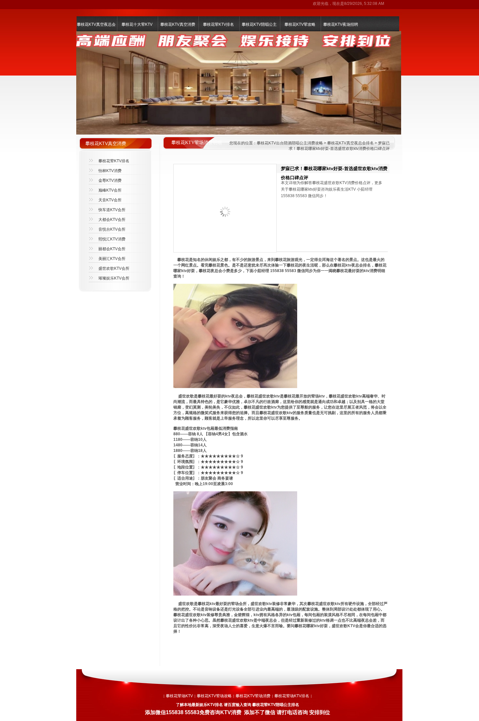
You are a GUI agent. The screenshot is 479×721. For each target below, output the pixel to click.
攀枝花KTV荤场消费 (253, 696)
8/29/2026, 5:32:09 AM (364, 3)
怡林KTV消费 (110, 170)
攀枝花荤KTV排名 (218, 24)
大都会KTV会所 (111, 219)
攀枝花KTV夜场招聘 (340, 24)
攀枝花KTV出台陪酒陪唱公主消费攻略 (290, 143)
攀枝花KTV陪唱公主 (259, 24)
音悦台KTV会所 (111, 229)
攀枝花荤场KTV (179, 696)
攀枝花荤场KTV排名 (291, 696)
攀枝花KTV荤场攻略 (214, 696)
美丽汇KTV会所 (111, 258)
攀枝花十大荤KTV (137, 24)
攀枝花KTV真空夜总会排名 (350, 143)
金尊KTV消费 (110, 180)
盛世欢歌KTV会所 (113, 268)
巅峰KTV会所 (110, 190)
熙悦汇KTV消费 (111, 239)
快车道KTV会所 (111, 210)
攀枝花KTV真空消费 (177, 24)
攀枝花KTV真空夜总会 (96, 24)
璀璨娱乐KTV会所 (113, 278)
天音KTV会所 (110, 200)
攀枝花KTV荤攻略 (299, 24)
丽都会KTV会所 (111, 249)
